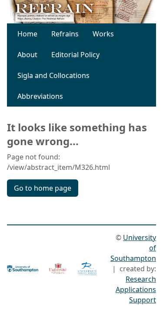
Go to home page (42, 188)
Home (27, 34)
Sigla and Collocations (53, 75)
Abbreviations (40, 96)
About (27, 54)
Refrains (65, 34)
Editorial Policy (75, 54)
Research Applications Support (136, 289)
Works (103, 34)
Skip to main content (84, 12)
